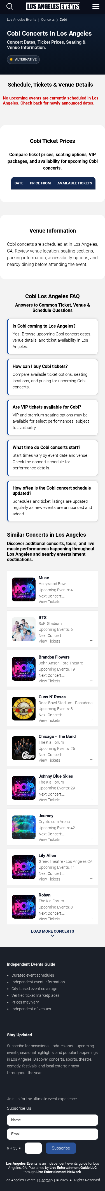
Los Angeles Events (21, 20)
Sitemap (46, 1180)
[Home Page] (53, 6)
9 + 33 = (14, 1148)
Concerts (48, 20)
